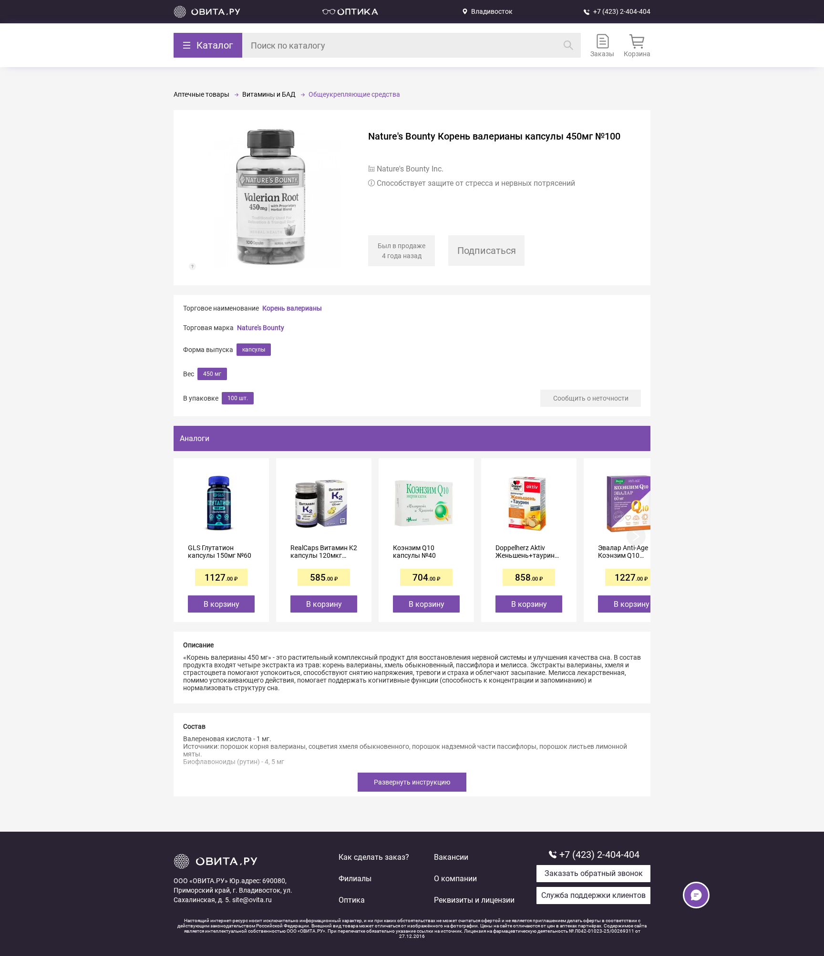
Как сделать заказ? (374, 857)
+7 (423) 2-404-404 (621, 11)
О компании (455, 878)
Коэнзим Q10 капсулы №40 (414, 551)
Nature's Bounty (260, 328)
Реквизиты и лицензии (474, 900)
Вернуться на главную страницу (207, 11)
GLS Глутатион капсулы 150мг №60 (219, 551)
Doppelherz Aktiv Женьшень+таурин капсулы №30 (525, 551)
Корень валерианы (292, 308)
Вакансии (451, 857)
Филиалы (355, 878)
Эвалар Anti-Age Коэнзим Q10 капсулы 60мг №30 (628, 551)
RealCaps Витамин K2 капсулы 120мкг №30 (323, 551)
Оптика (352, 900)
